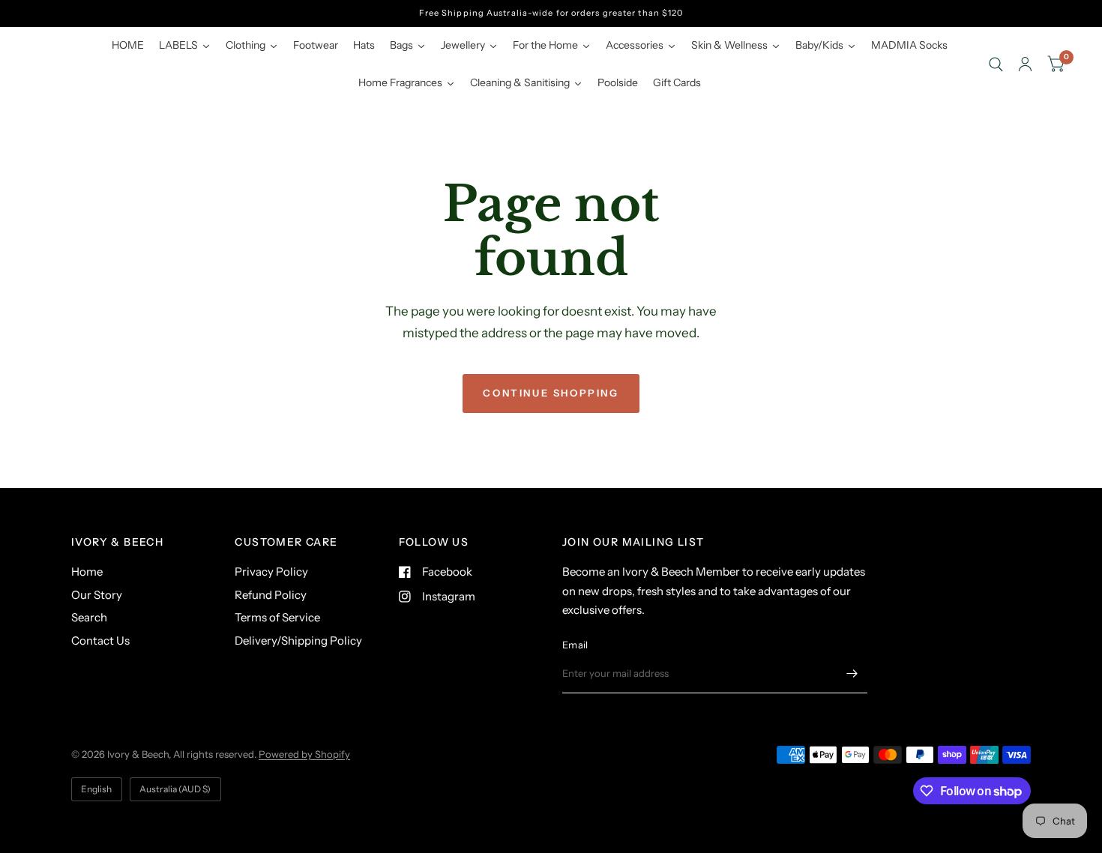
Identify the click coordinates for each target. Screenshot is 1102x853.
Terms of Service (277, 617)
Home (87, 571)
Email (575, 645)
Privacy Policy (271, 571)
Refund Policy (271, 595)
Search (89, 617)
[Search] (996, 64)
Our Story (96, 595)
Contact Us (100, 640)
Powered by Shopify (304, 754)
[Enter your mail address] (852, 673)
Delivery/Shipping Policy (298, 640)
